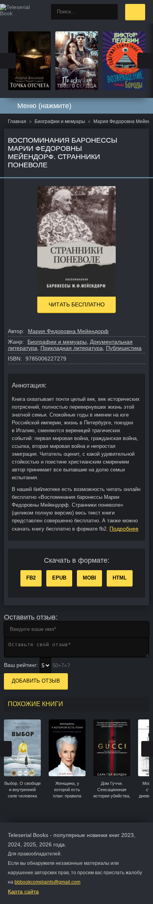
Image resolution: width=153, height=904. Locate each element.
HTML (120, 578)
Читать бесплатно (77, 304)
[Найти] (110, 12)
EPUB (59, 578)
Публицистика (124, 348)
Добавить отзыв (36, 681)
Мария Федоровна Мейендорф (68, 331)
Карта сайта (23, 891)
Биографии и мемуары (57, 342)
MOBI (89, 578)
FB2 (31, 578)
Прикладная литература (71, 348)
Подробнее (123, 528)
